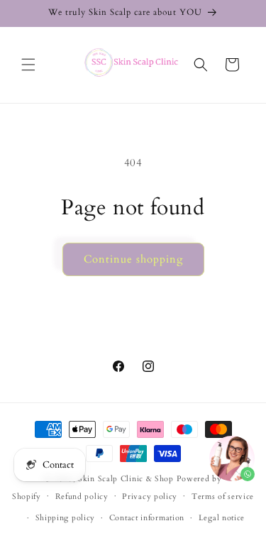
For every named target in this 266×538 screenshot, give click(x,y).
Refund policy (82, 496)
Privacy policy (149, 496)
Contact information (146, 517)
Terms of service (223, 496)
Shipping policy (65, 517)
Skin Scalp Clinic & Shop (127, 478)
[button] (28, 64)
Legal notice (222, 517)
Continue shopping (133, 259)
